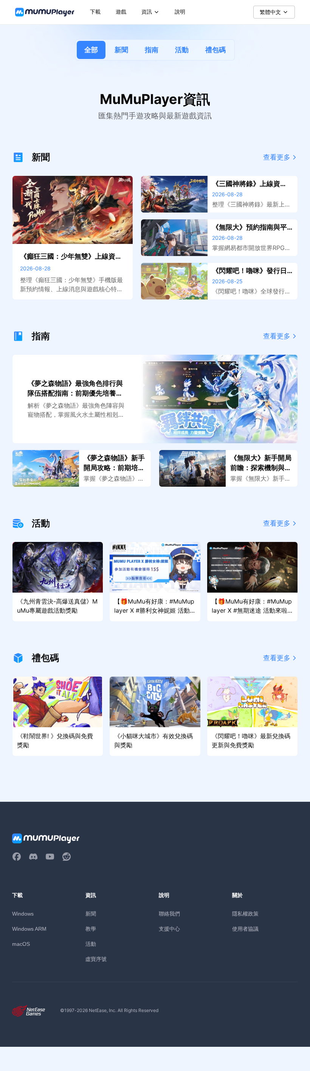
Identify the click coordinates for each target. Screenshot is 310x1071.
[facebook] (16, 856)
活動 (182, 50)
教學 (90, 928)
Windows (23, 914)
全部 (91, 50)
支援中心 (169, 928)
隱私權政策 (245, 913)
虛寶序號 (96, 959)
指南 (151, 50)
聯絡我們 (169, 913)
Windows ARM (29, 929)
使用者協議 (245, 928)
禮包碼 (215, 50)
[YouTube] (49, 856)
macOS (21, 944)
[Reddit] (66, 856)
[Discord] (33, 856)
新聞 (121, 50)
